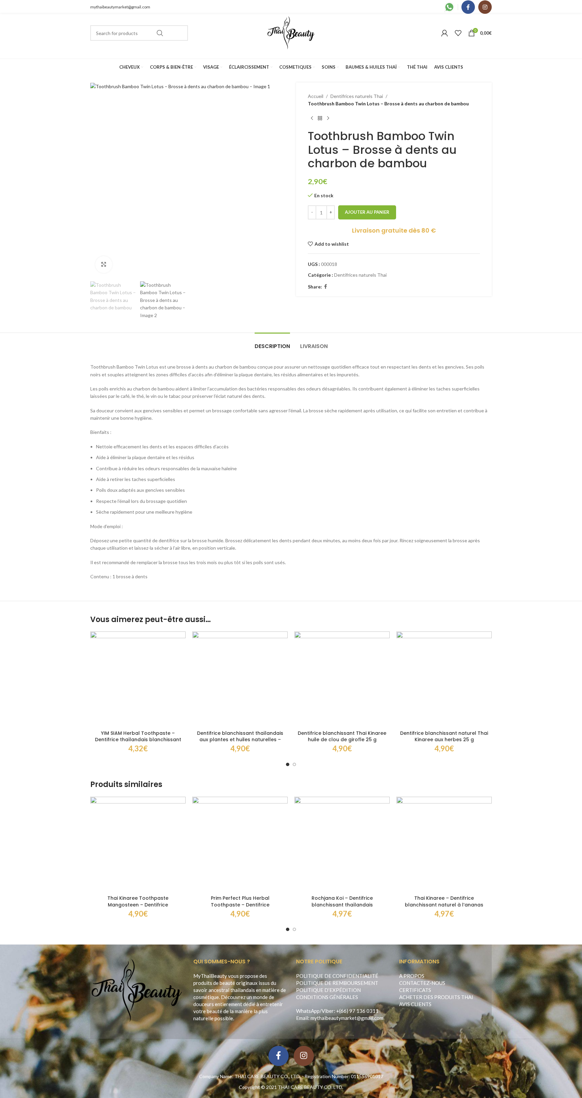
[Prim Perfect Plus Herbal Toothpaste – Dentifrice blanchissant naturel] (240, 844)
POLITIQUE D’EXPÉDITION (328, 990)
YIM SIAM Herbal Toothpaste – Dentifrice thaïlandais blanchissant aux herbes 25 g (138, 740)
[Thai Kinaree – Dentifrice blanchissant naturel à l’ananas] (444, 844)
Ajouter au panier (367, 212)
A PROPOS (411, 976)
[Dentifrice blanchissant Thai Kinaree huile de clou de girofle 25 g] (342, 679)
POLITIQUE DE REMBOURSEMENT (337, 983)
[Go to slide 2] (294, 764)
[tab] (272, 343)
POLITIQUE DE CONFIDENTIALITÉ (337, 976)
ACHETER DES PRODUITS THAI (436, 997)
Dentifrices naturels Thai (356, 96)
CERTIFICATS (415, 990)
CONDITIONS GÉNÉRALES (327, 997)
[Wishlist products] (458, 33)
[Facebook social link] (468, 7)
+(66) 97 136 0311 (357, 1011)
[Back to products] (320, 118)
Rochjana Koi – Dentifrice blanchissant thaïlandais (342, 901)
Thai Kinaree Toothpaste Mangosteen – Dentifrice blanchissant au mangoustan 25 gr (138, 905)
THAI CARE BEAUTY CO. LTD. (310, 1087)
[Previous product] (312, 118)
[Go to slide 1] (287, 764)
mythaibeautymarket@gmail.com (120, 6)
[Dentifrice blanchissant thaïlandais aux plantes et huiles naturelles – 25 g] (240, 679)
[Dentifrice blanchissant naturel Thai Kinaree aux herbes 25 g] (444, 679)
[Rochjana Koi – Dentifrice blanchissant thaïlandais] (342, 844)
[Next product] (328, 118)
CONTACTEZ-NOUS (422, 983)
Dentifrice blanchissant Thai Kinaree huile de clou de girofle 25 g (342, 736)
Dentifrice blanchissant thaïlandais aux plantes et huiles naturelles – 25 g (240, 740)
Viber (328, 1011)
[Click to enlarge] (103, 264)
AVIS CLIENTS (415, 1004)
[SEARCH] (160, 33)
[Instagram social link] (485, 7)
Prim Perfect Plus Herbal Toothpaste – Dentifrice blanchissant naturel (240, 905)
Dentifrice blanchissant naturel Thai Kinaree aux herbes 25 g (444, 736)
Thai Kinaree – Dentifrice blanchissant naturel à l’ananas (444, 901)
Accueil (315, 96)
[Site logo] (291, 32)
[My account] (444, 33)
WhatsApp (308, 1011)
